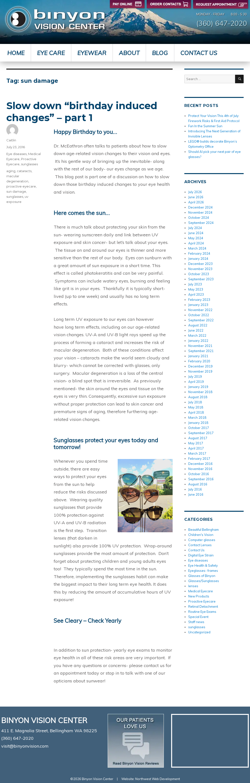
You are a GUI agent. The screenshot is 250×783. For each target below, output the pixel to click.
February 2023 (199, 300)
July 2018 (195, 402)
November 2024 (200, 212)
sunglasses (29, 164)
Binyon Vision (55, 19)
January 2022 (198, 341)
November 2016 (200, 469)
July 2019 (195, 376)
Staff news (196, 622)
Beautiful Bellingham (203, 530)
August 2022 (197, 325)
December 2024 (200, 207)
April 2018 (196, 412)
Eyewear (91, 52)
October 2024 (198, 217)
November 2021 (200, 346)
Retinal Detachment (203, 606)
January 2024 (198, 259)
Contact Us (198, 52)
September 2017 (201, 433)
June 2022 (195, 330)
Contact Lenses (200, 545)
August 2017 (197, 438)
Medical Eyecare (200, 591)
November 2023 (200, 269)
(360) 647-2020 (221, 23)
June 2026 (195, 197)
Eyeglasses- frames (203, 571)
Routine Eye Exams (202, 612)
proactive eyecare (21, 186)
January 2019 (198, 387)
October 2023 (198, 274)
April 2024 (196, 243)
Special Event (198, 617)
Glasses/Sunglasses (203, 581)
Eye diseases (16, 154)
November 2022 (200, 310)
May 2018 (195, 407)
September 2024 (201, 223)
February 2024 (199, 253)
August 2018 (197, 397)
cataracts (24, 171)
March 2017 (197, 453)
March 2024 (197, 248)
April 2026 (196, 202)
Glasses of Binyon (201, 576)
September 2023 (201, 279)
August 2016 (197, 484)
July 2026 (195, 192)
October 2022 (198, 315)
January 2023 (198, 305)
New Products (198, 596)
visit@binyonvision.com (25, 746)
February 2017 (199, 458)
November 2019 (200, 371)
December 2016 (200, 464)
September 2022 (201, 320)
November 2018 (200, 392)
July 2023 (195, 284)
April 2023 (196, 294)
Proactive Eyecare (202, 601)
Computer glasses (201, 540)
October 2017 (198, 428)
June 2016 (195, 494)
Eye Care (51, 52)
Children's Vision (200, 535)
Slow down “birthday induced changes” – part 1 (81, 112)
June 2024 (195, 233)
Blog (160, 52)
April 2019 (196, 382)
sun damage (16, 191)
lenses (193, 586)
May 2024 (195, 238)
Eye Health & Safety (203, 565)
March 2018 (197, 417)
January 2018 (198, 423)
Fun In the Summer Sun (205, 126)
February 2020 (199, 361)
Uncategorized (199, 632)
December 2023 (200, 264)
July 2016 (195, 489)
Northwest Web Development (157, 779)
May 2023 (195, 289)
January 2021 (198, 356)
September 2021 (201, 351)
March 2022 (197, 335)
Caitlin (11, 140)
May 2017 (195, 443)
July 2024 (195, 228)
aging (10, 171)
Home (16, 52)
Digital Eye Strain (201, 555)
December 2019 (200, 366)
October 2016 (198, 474)
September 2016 (201, 479)
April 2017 (196, 448)
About (129, 52)
